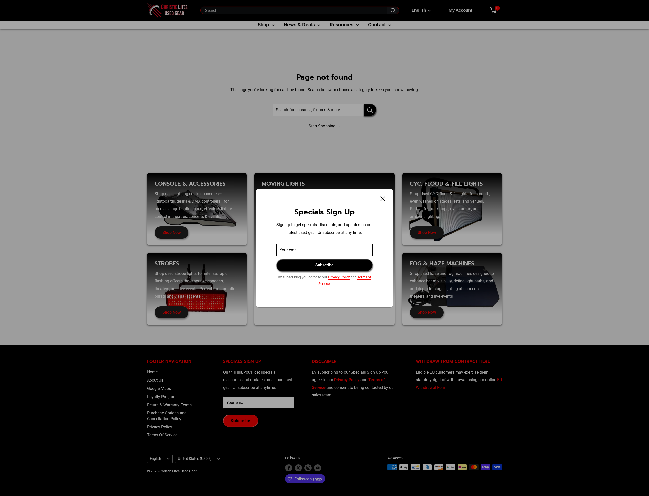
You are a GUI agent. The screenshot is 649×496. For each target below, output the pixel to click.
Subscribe (324, 265)
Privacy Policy (339, 277)
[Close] (382, 198)
